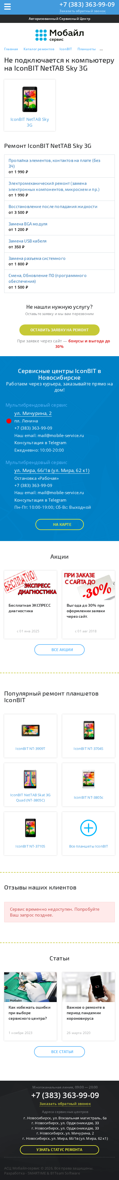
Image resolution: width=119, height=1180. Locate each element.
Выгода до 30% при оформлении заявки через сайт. (86, 611)
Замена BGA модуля (28, 223)
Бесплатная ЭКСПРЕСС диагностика (30, 608)
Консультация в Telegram (40, 442)
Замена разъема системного (37, 258)
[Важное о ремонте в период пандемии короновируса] (88, 986)
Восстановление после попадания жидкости (53, 206)
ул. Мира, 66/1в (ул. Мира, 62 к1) (52, 470)
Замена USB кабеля (27, 240)
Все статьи (62, 1051)
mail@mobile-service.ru (61, 435)
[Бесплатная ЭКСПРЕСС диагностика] (30, 585)
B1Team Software (65, 1173)
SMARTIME (37, 1173)
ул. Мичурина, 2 (33, 413)
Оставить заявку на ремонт (59, 329)
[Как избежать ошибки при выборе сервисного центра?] (30, 986)
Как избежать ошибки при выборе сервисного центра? (29, 1013)
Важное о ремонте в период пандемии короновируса (86, 1013)
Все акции (62, 649)
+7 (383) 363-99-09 (87, 4)
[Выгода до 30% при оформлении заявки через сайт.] (88, 585)
